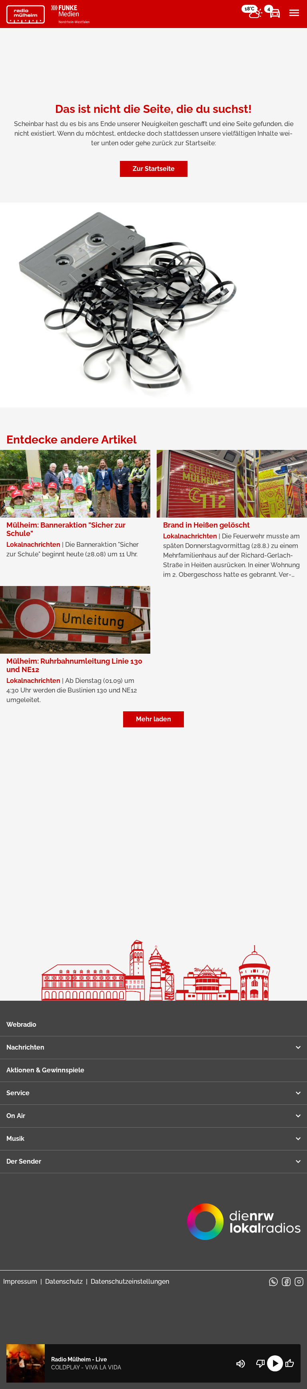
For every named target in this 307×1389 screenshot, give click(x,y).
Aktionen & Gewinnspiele (45, 1070)
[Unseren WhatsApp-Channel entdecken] (273, 1282)
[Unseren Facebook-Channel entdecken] (286, 1282)
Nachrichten (25, 1047)
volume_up (240, 1363)
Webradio (21, 1024)
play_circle (275, 1363)
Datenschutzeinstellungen (130, 1281)
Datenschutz (64, 1281)
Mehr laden (153, 719)
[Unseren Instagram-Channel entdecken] (299, 1282)
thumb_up (289, 1363)
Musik (15, 1138)
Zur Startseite (154, 169)
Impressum (20, 1281)
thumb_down (260, 1363)
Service (18, 1093)
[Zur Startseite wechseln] (25, 14)
